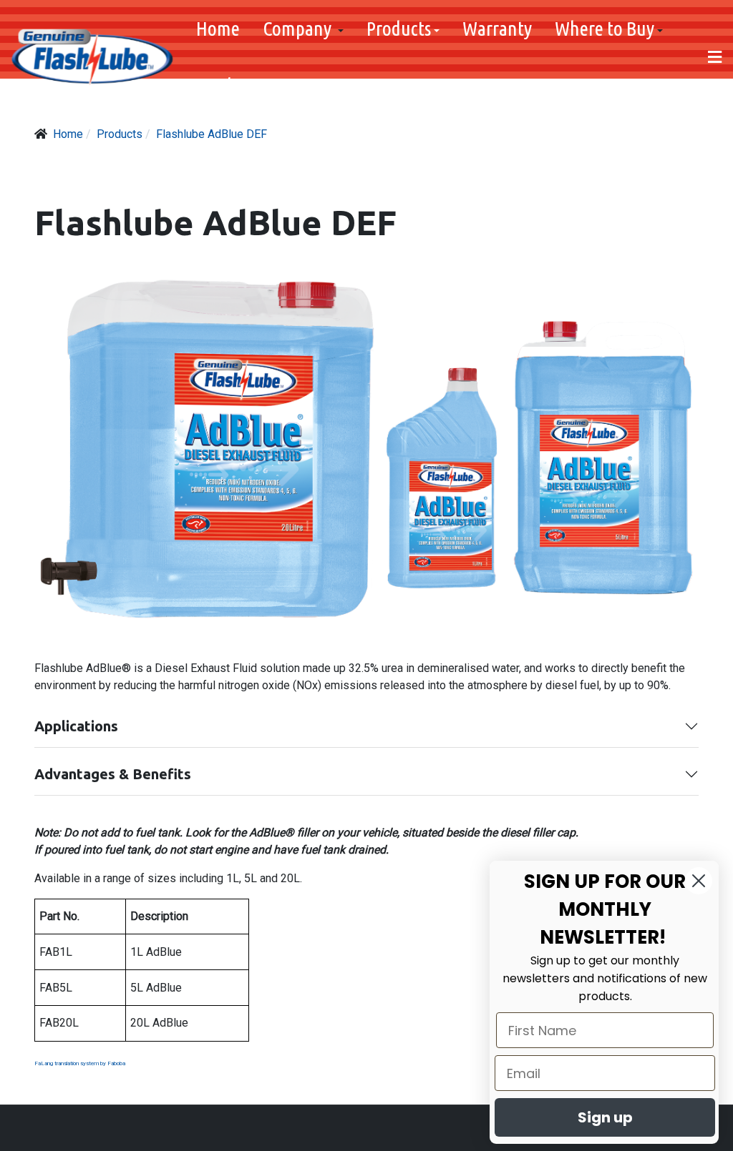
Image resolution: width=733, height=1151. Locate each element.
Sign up (605, 1117)
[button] (303, 28)
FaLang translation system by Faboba (79, 1063)
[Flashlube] (92, 57)
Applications (76, 726)
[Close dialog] (698, 880)
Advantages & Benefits (112, 774)
